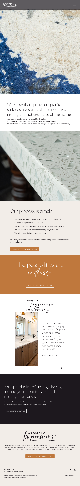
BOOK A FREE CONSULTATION (25, 249)
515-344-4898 (9, 469)
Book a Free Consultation (40, 285)
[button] (74, 4)
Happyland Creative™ (19, 477)
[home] (9, 4)
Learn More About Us (15, 411)
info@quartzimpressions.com (13, 471)
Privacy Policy (69, 475)
